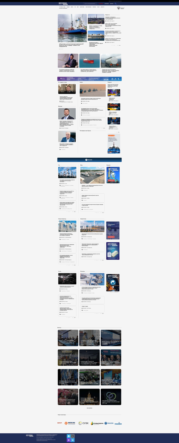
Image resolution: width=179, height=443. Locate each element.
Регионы (89, 290)
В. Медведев (63, 239)
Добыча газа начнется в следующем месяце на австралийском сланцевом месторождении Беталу (113, 39)
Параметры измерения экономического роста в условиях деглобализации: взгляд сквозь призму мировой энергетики (91, 120)
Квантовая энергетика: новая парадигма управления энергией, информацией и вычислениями (90, 244)
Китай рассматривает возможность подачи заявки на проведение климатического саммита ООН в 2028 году (113, 32)
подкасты (116, 100)
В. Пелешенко (85, 249)
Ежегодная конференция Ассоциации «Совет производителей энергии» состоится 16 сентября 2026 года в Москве (89, 400)
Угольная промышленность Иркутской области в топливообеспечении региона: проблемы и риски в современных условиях (67, 298)
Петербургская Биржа (63, 8)
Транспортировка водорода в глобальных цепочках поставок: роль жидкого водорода (66, 234)
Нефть (88, 101)
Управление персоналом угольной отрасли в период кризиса (67, 286)
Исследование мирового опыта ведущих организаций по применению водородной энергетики (66, 256)
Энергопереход (68, 237)
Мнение (67, 128)
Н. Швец (93, 292)
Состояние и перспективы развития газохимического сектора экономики (67, 180)
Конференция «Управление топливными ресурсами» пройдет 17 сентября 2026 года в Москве (89, 362)
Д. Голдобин (71, 185)
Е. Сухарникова (72, 261)
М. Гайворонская (69, 208)
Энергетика (90, 236)
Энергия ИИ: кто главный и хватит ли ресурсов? (113, 127)
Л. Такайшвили (68, 303)
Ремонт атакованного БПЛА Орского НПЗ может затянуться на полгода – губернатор (95, 27)
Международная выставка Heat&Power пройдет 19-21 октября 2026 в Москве (67, 362)
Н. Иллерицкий (69, 251)
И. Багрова (85, 238)
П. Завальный (63, 149)
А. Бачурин (63, 261)
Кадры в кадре (85, 306)
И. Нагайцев (63, 314)
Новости (112, 28)
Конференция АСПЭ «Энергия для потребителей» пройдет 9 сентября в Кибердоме (111, 362)
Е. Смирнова (67, 197)
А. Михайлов (66, 185)
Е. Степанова (63, 303)
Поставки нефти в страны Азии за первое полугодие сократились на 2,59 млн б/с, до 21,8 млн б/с (88, 70)
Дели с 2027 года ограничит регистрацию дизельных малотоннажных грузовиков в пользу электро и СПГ (113, 25)
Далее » (120, 45)
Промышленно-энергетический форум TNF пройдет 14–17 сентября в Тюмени (68, 382)
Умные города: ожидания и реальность (112, 99)
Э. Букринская (62, 198)
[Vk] (73, 440)
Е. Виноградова (85, 310)
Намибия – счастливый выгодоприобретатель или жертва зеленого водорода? (92, 186)
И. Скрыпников (62, 186)
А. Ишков (62, 185)
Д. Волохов (67, 261)
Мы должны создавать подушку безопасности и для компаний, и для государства (66, 144)
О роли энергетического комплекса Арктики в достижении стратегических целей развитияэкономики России (91, 288)
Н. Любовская (85, 209)
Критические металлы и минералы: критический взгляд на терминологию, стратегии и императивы (67, 246)
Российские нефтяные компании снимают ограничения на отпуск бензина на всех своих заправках (66, 70)
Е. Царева (71, 197)
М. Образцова (85, 190)
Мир (88, 188)
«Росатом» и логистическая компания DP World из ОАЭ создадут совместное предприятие (71, 45)
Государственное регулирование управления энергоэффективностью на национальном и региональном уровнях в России (91, 299)
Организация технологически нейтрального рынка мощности (92, 234)
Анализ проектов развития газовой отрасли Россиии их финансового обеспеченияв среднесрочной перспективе (67, 203)
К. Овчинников (89, 238)
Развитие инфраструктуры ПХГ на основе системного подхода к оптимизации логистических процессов (67, 192)
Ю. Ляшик (67, 239)
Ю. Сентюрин (90, 209)
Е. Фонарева (89, 292)
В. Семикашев (63, 208)
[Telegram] (69, 436)
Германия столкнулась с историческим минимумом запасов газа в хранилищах (112, 18)
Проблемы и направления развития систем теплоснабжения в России (91, 254)
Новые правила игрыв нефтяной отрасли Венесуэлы (90, 196)
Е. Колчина (84, 200)
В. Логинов (85, 292)
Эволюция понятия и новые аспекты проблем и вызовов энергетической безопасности (91, 99)
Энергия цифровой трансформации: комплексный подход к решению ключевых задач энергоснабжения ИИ (66, 98)
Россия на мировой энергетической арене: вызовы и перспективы (92, 205)
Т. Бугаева (94, 238)
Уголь (67, 301)
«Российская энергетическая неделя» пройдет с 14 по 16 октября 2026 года (111, 402)
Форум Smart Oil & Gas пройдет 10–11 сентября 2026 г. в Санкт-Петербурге (110, 343)
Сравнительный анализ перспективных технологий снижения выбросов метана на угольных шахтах (66, 309)
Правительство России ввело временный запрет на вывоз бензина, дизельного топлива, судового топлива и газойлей (110, 71)
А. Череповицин (63, 251)
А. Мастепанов (84, 103)
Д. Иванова (63, 197)
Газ (66, 183)
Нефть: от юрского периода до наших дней (113, 113)
